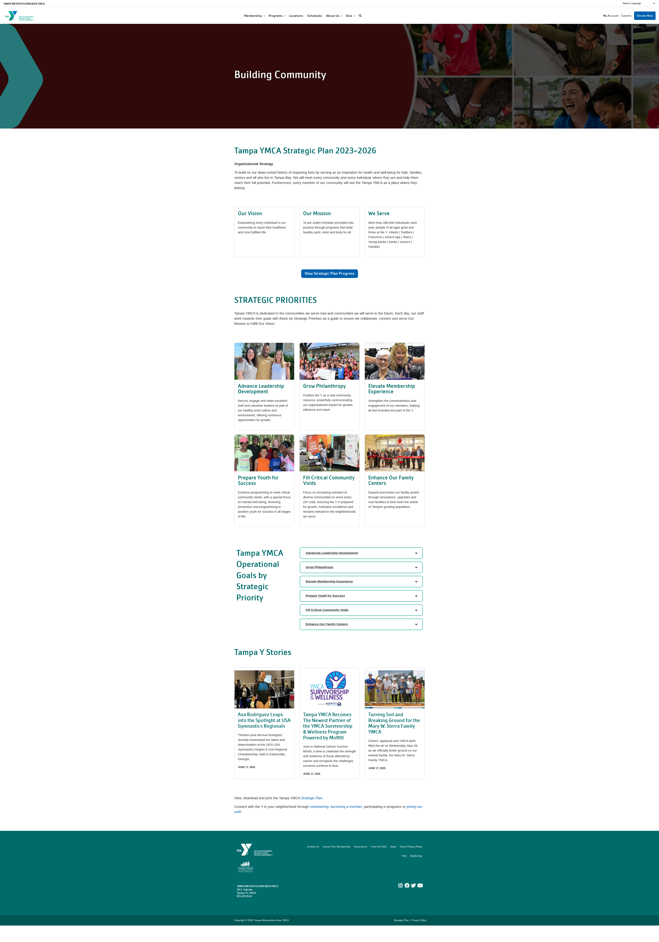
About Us (333, 16)
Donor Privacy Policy (411, 846)
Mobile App (416, 855)
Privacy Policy (419, 920)
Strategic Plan (311, 798)
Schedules (315, 16)
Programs (276, 16)
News (393, 846)
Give (350, 16)
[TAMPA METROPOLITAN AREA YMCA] (23, 15)
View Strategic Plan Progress (330, 273)
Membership (253, 16)
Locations (296, 16)
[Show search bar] (360, 16)
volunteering (319, 807)
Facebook (407, 885)
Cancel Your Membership (336, 846)
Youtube (419, 885)
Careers (626, 16)
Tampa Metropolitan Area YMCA (24, 3)
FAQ (404, 855)
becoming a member (346, 807)
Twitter (413, 885)
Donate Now (645, 16)
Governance (360, 846)
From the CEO (379, 846)
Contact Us (313, 846)
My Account (610, 16)
